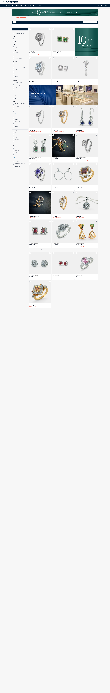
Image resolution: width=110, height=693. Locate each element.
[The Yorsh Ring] (40, 68)
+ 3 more (14, 157)
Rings (25, 5)
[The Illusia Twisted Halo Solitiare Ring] (86, 68)
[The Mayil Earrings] (40, 202)
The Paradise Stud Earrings (33, 243)
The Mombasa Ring (56, 243)
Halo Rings (50, 249)
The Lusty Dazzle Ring (56, 128)
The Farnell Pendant (56, 157)
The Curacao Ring (32, 186)
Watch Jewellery (19, 5)
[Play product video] (50, 29)
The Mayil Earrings (32, 214)
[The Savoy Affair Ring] (86, 174)
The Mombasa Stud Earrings (33, 275)
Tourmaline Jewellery (44, 249)
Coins (102, 5)
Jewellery (18, 8)
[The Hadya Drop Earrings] (86, 231)
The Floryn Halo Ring (32, 128)
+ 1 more (14, 142)
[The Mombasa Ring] (63, 231)
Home (14, 8)
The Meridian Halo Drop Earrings (58, 186)
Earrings (29, 5)
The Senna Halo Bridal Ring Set (81, 157)
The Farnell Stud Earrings (57, 51)
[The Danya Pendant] (86, 202)
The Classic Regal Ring (79, 275)
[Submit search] (29, 1)
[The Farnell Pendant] (63, 145)
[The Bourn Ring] (40, 39)
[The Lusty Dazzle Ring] (63, 116)
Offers (106, 5)
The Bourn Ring (31, 51)
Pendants (34, 5)
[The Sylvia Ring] (63, 202)
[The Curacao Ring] (40, 174)
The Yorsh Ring (31, 80)
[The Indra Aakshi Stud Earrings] (63, 263)
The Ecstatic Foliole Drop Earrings (81, 128)
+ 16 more (14, 92)
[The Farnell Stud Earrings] (63, 39)
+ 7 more (14, 128)
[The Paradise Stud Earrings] (40, 231)
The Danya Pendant (79, 214)
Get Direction (33, 96)
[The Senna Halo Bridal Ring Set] (86, 145)
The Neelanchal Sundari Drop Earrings (35, 157)
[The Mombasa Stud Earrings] (40, 263)
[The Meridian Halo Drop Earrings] (63, 174)
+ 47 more (14, 113)
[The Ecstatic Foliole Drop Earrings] (86, 116)
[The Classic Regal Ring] (86, 263)
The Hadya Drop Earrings (80, 243)
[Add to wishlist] (30, 29)
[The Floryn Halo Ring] (40, 116)
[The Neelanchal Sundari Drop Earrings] (40, 145)
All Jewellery (45, 5)
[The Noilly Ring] (40, 291)
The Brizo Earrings (55, 80)
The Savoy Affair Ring (79, 186)
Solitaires (39, 5)
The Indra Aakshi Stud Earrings (57, 275)
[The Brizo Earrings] (63, 68)
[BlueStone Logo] (10, 1)
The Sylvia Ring (55, 214)
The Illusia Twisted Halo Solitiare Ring (82, 80)
